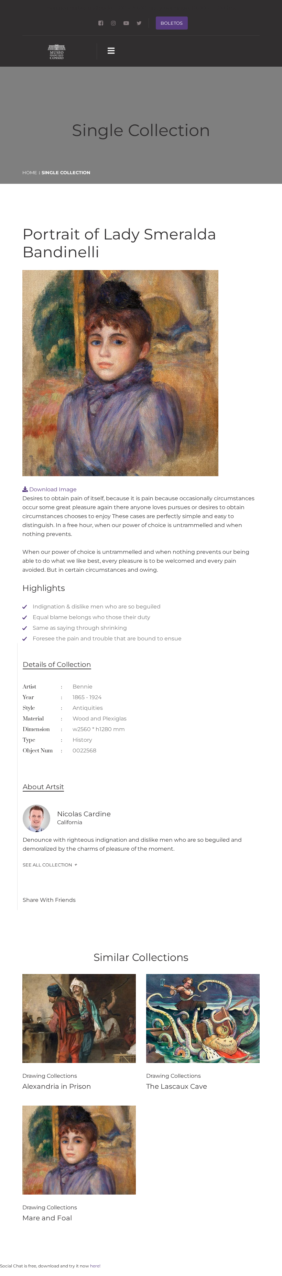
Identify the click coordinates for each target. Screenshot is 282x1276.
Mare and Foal (47, 1218)
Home (29, 172)
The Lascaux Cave (176, 1086)
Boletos (172, 23)
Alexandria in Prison (56, 1086)
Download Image (52, 489)
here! (95, 1265)
